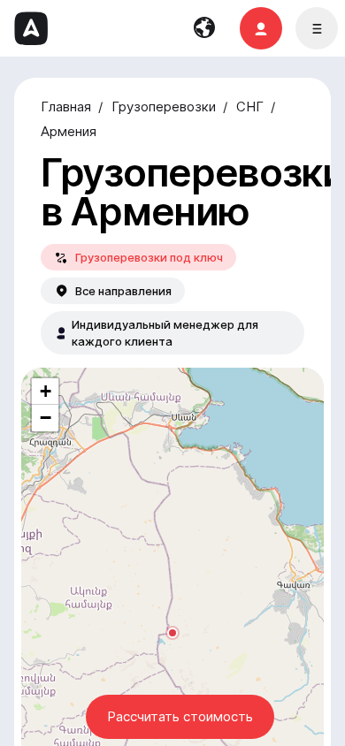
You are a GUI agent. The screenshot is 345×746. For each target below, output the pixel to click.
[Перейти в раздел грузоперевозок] (261, 28)
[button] (172, 633)
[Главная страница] (31, 28)
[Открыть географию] (205, 28)
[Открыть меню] (316, 28)
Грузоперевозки (163, 107)
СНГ (250, 107)
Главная (66, 107)
